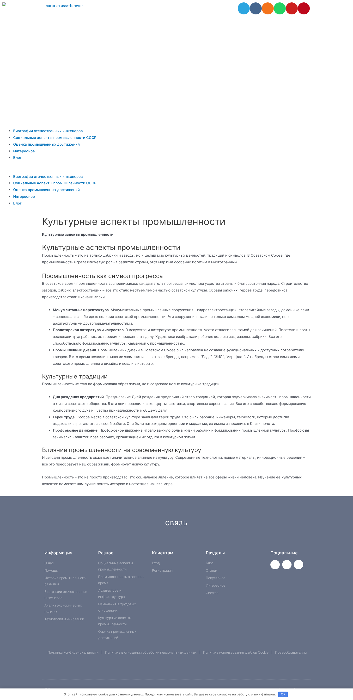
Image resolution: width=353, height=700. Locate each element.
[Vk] (256, 8)
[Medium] (184, 540)
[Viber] (233, 540)
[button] (176, 170)
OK (283, 694)
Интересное (24, 151)
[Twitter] (275, 564)
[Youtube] (292, 8)
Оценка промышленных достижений (46, 144)
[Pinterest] (304, 8)
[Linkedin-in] (200, 540)
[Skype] (216, 540)
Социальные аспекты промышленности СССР (55, 137)
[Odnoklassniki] (268, 8)
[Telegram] (244, 8)
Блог (17, 157)
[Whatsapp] (280, 8)
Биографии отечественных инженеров (48, 131)
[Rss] (249, 540)
